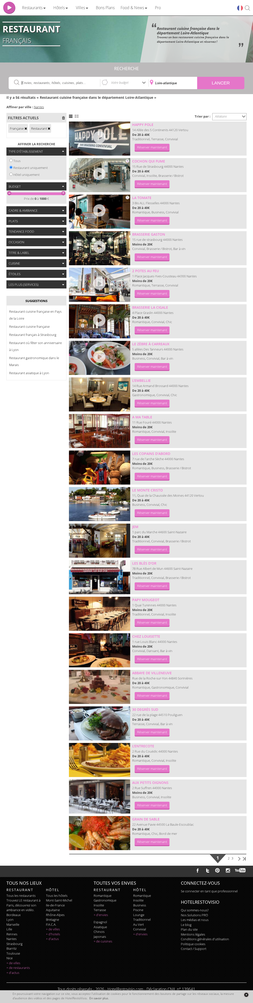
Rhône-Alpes (55, 915)
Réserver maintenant (152, 147)
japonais (100, 936)
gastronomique (105, 900)
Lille (9, 929)
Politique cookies (193, 944)
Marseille (12, 924)
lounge (138, 915)
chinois (99, 931)
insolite (99, 905)
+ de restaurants (18, 967)
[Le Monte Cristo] (99, 504)
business (139, 905)
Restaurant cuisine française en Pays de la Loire (35, 315)
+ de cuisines (103, 941)
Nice (9, 958)
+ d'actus (12, 972)
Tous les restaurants (21, 895)
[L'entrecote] (99, 760)
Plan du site (189, 929)
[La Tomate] (99, 212)
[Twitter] (207, 870)
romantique (102, 895)
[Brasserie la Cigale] (99, 321)
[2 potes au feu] (99, 285)
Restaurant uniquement (30, 167)
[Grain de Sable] (99, 833)
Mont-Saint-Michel (59, 900)
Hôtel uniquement (26, 174)
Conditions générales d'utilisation (205, 939)
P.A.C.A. (51, 924)
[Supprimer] (25, 128)
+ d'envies (101, 915)
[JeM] (99, 541)
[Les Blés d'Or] (99, 577)
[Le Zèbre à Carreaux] (99, 358)
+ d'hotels (53, 934)
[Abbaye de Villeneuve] (99, 687)
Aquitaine (53, 910)
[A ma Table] (99, 431)
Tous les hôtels (56, 895)
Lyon (10, 919)
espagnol (100, 922)
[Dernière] (244, 858)
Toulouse (13, 953)
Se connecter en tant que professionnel (209, 891)
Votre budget (119, 82)
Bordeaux (13, 915)
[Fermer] (246, 995)
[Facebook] (197, 870)
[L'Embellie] (99, 394)
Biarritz (11, 948)
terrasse (100, 910)
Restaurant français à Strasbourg (32, 334)
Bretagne (52, 919)
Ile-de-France (55, 905)
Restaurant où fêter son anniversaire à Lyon (35, 346)
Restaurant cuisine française (29, 326)
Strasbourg (14, 944)
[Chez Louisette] (99, 650)
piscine (138, 910)
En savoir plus (98, 998)
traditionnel (142, 919)
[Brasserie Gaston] (99, 248)
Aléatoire (221, 116)
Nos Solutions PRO (194, 915)
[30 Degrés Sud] (99, 723)
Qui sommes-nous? (195, 910)
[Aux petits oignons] (99, 796)
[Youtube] (240, 870)
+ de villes (13, 963)
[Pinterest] (217, 870)
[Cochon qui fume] (99, 175)
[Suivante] (239, 858)
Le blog (186, 924)
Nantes (39, 107)
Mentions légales (193, 934)
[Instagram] (228, 871)
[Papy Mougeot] (99, 614)
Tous (17, 161)
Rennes (11, 934)
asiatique (100, 927)
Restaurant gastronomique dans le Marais (34, 361)
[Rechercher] (247, 8)
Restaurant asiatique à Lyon (29, 373)
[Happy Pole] (99, 139)
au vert (138, 924)
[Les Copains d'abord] (99, 467)
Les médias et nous (195, 920)
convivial (139, 929)
